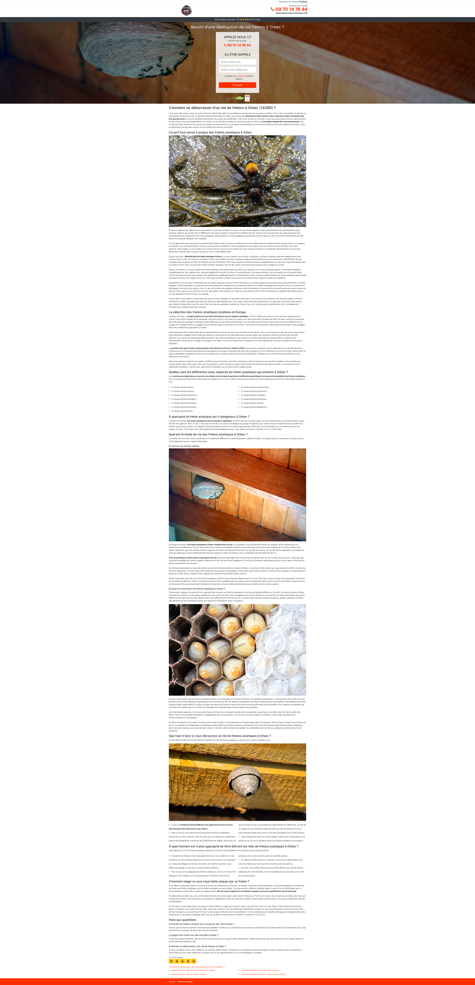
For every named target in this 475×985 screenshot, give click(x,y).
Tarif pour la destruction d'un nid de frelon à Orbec (263, 974)
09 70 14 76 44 (291, 9)
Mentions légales (185, 981)
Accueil (172, 981)
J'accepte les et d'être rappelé (238, 77)
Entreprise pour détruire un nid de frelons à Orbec (193, 970)
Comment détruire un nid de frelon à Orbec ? (260, 970)
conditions (240, 76)
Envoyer (237, 85)
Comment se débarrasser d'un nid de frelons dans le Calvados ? (197, 967)
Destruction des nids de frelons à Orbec (188, 974)
